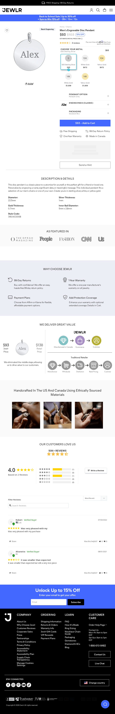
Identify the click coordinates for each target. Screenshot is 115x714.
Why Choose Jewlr (26, 625)
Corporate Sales (25, 631)
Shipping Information (51, 621)
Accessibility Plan (25, 654)
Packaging (70, 637)
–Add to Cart (85, 123)
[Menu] (111, 10)
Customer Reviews (26, 628)
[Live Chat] (105, 704)
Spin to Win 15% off (50, 19)
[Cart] (104, 10)
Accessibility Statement (23, 649)
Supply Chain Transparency (23, 658)
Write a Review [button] (97, 470)
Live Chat (99, 663)
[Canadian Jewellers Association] (52, 699)
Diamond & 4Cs (72, 644)
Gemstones (70, 640)
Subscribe (76, 602)
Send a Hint (85, 165)
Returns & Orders (49, 625)
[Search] (98, 10)
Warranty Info (47, 628)
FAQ (67, 621)
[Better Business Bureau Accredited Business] (10, 699)
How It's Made (72, 625)
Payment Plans (48, 638)
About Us (21, 621)
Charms (69, 27)
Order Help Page (97, 625)
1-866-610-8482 (97, 645)
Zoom (30, 84)
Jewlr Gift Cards (48, 631)
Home (62, 27)
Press (19, 635)
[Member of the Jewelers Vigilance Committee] (40, 699)
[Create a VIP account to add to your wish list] (6, 30)
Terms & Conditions (26, 642)
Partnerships (23, 638)
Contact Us (99, 654)
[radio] (68, 62)
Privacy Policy (23, 645)
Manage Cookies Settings (25, 664)
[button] (100, 541)
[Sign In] (91, 10)
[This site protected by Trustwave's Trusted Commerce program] (24, 699)
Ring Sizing (70, 628)
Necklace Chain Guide (73, 632)
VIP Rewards (47, 635)
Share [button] (13, 541)
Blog (67, 647)
